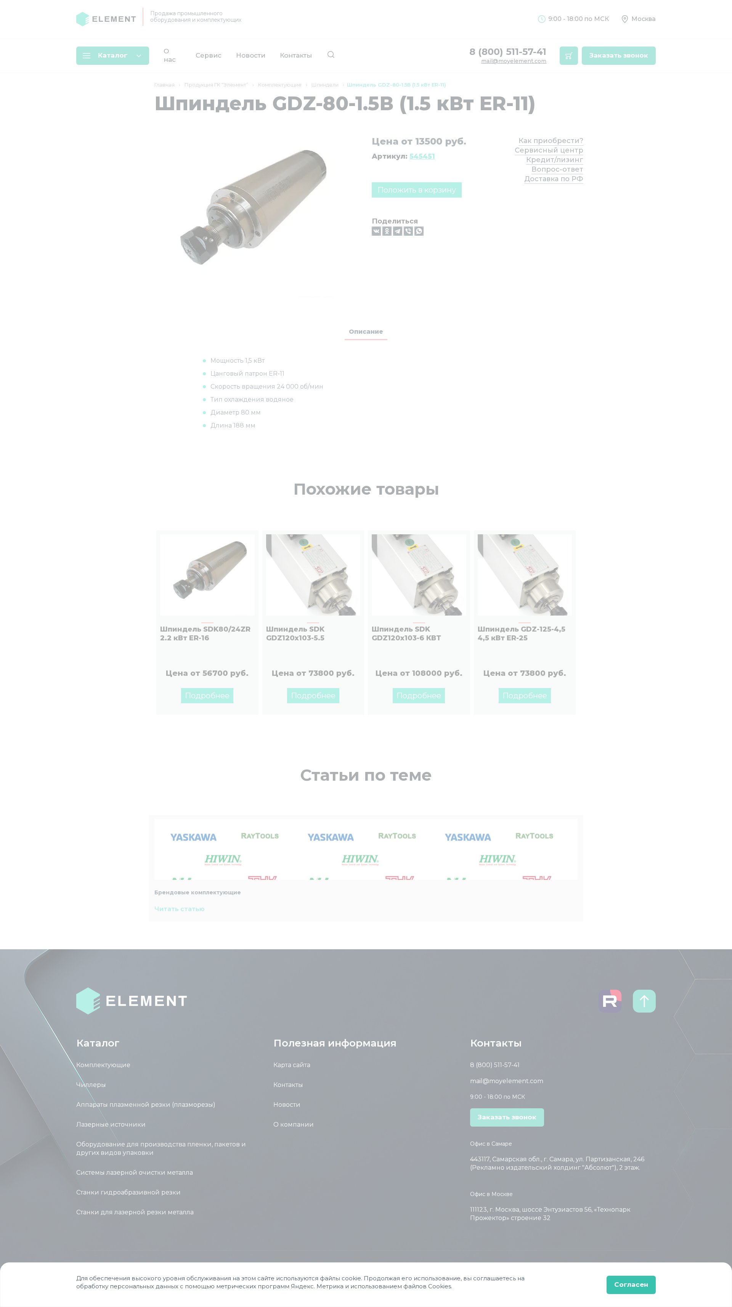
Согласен (631, 1284)
